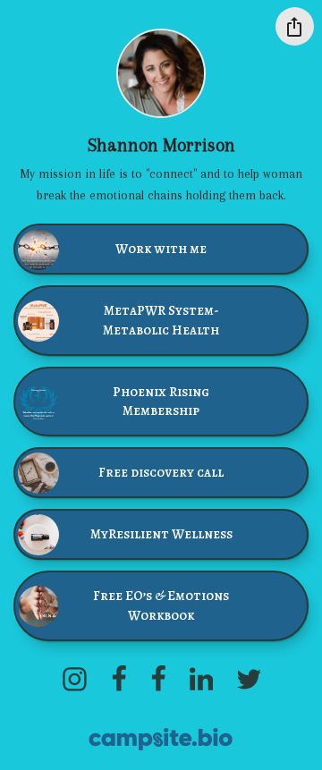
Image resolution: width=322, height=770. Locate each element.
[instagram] (74, 678)
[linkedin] (201, 678)
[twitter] (248, 678)
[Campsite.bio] (160, 739)
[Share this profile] (294, 26)
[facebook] (119, 678)
